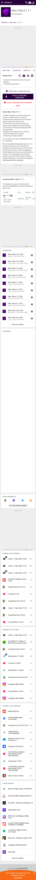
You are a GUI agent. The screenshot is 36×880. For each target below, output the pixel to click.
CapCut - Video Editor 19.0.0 (17, 573)
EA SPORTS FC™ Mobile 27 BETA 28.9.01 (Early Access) (17, 642)
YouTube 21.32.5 (13, 594)
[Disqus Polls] (19, 359)
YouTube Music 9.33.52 (15, 622)
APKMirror (8, 2)
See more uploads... (18, 324)
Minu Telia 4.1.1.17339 (15, 296)
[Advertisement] (18, 47)
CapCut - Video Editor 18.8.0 (17, 559)
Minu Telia (13, 22)
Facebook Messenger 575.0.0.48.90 (15, 718)
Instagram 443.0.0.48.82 (16, 698)
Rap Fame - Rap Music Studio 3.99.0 (20, 838)
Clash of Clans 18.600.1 (16, 776)
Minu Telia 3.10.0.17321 (15, 310)
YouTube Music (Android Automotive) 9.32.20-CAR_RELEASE (16, 754)
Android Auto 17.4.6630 (16, 670)
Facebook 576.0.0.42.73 (16, 746)
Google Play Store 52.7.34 (16, 587)
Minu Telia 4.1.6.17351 (15, 289)
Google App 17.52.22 (15, 761)
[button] (19, 75)
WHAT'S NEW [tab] (6, 70)
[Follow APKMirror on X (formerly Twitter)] (5, 501)
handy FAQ (13, 186)
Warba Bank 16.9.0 (14, 810)
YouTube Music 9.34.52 (15, 691)
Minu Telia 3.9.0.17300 (15, 317)
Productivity (7, 76)
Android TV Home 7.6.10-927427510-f (16, 739)
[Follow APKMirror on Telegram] (22, 501)
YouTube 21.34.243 (14, 663)
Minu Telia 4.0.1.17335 (15, 303)
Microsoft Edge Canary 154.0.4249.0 (20, 789)
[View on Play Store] (24, 75)
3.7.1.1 (7, 195)
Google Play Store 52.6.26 (16, 601)
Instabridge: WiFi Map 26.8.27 (17, 845)
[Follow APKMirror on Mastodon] (14, 501)
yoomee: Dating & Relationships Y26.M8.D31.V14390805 (18, 824)
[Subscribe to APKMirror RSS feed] (31, 501)
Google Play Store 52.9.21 (16, 649)
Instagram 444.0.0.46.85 (16, 684)
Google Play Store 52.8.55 (16, 615)
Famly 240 (11, 852)
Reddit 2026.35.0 (13, 711)
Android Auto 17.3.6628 (16, 656)
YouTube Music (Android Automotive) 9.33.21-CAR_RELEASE (16, 768)
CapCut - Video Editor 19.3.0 (17, 608)
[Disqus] (18, 412)
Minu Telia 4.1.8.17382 (15, 275)
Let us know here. (22, 868)
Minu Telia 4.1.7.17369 (15, 282)
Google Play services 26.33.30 (18, 677)
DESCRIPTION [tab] (16, 70)
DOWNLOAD (26, 70)
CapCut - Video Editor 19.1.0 (17, 566)
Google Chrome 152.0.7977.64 (18, 725)
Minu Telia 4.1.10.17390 (15, 261)
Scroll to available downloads (19, 96)
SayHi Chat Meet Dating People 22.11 (20, 796)
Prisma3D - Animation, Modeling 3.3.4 (20, 803)
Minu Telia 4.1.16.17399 (15, 254)
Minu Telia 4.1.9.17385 (15, 268)
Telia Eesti (18, 14)
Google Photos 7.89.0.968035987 (14, 732)
